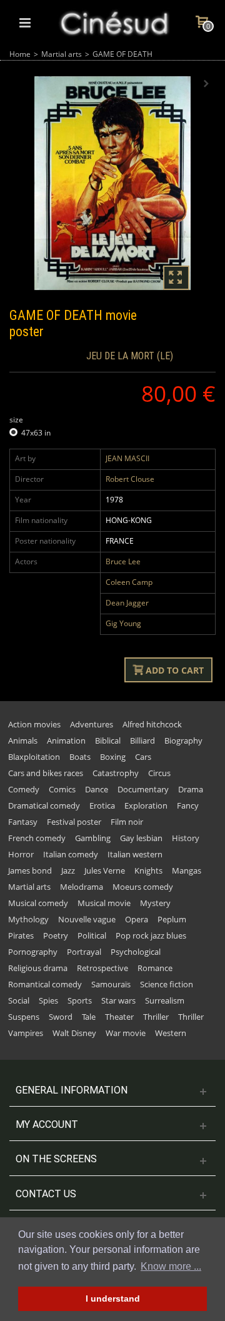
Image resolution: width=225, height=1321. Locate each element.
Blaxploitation (34, 756)
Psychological (136, 951)
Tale (89, 1016)
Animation (66, 740)
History (185, 838)
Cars (143, 756)
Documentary (143, 789)
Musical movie (104, 903)
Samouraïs (111, 984)
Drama (190, 789)
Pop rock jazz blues (151, 935)
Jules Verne (104, 870)
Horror (21, 854)
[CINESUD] (114, 21)
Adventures (91, 724)
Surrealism (164, 1000)
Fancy (188, 805)
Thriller (156, 1016)
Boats (80, 756)
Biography (183, 740)
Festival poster (74, 821)
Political (92, 935)
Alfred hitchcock (152, 724)
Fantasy (23, 821)
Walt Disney (74, 1033)
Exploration (146, 805)
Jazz (68, 870)
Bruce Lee (123, 561)
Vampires (25, 1033)
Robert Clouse (130, 479)
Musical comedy (38, 903)
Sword (60, 1016)
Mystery (155, 903)
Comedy (23, 789)
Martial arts (61, 54)
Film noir (127, 821)
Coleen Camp (129, 582)
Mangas (186, 870)
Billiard (142, 740)
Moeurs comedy (142, 886)
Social (18, 1000)
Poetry (55, 935)
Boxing (113, 756)
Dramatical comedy (44, 805)
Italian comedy (70, 854)
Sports (80, 1000)
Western (170, 1033)
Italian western (135, 854)
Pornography (33, 951)
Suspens (23, 1016)
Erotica (102, 805)
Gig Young (123, 623)
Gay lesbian (141, 838)
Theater (119, 1016)
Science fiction (166, 984)
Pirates (21, 935)
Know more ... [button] (171, 1266)
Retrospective (102, 968)
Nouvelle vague (87, 919)
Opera (136, 919)
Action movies (34, 724)
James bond (30, 870)
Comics (62, 789)
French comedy (37, 838)
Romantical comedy (45, 984)
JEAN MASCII (127, 458)
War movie (126, 1033)
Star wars (118, 1000)
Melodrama (81, 886)
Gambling (93, 838)
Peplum (172, 919)
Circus (159, 773)
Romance (155, 968)
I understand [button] (113, 1299)
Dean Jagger (127, 602)
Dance (96, 789)
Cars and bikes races (45, 773)
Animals (23, 740)
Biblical (108, 740)
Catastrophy (115, 773)
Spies (48, 1000)
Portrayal (84, 951)
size (17, 419)
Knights (148, 870)
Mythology (28, 919)
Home (20, 54)
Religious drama (38, 968)
